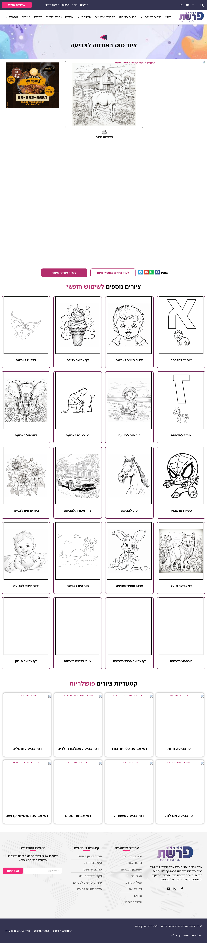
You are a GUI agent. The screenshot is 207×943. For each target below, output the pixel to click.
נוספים (13, 17)
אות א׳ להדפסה (181, 360)
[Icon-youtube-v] (187, 5)
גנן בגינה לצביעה (78, 435)
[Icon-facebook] (193, 5)
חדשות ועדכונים (105, 17)
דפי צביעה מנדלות (180, 815)
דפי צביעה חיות (180, 748)
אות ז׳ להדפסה (181, 435)
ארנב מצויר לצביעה (129, 586)
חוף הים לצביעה (129, 435)
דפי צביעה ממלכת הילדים (78, 748)
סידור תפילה (153, 17)
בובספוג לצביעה (181, 661)
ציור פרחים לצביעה (26, 510)
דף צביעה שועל (181, 586)
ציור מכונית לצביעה (77, 510)
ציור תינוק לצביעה (26, 586)
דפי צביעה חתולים (27, 748)
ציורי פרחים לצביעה (77, 661)
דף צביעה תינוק (26, 661)
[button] (157, 272)
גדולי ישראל (54, 17)
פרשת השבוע (127, 17)
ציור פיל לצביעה (26, 435)
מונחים (26, 17)
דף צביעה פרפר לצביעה (129, 661)
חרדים (38, 17)
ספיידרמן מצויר (181, 510)
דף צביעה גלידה (78, 360)
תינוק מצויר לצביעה (129, 360)
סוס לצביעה (129, 510)
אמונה (69, 17)
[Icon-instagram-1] (182, 5)
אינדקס (86, 17)
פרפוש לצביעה (26, 360)
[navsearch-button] (202, 5)
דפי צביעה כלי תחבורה (129, 748)
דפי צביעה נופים (78, 815)
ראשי (168, 17)
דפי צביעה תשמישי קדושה (27, 815)
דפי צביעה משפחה (129, 815)
